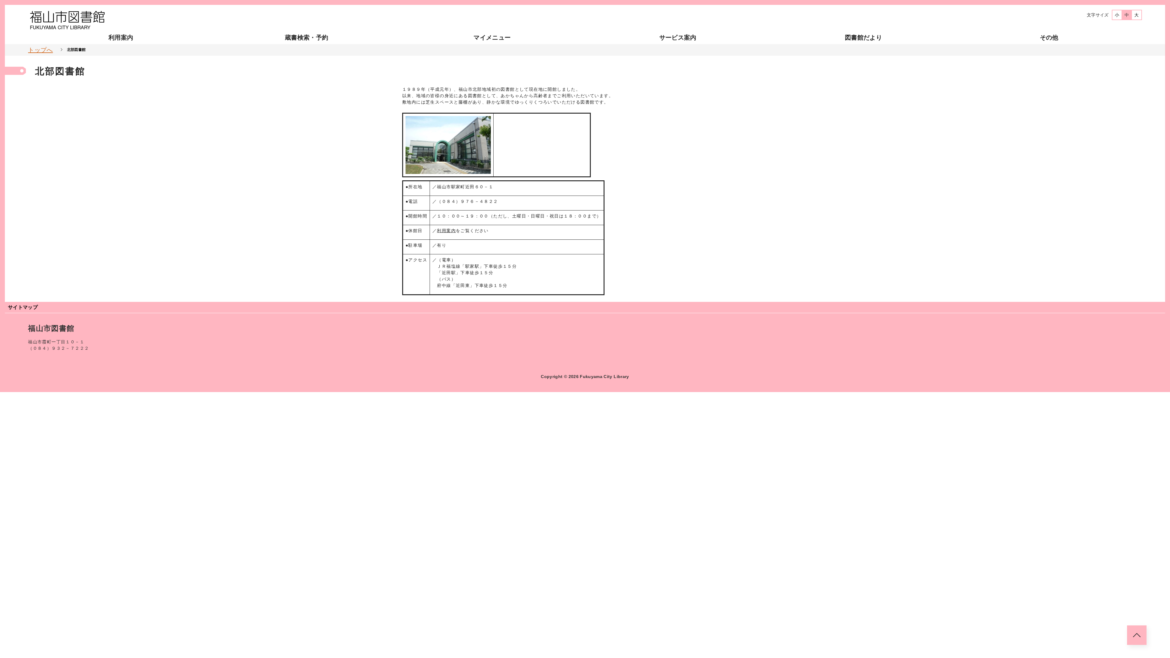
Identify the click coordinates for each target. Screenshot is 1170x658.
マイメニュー (492, 37)
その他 (1049, 37)
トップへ (40, 50)
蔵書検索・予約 (306, 37)
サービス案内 (678, 37)
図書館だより (863, 37)
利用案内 (120, 37)
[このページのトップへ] (1137, 635)
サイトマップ (23, 307)
